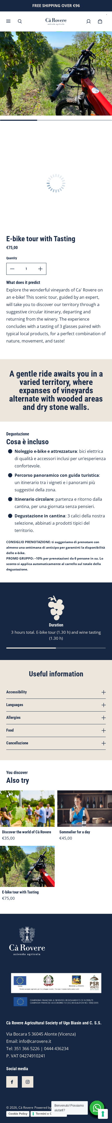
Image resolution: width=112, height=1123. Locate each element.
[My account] (88, 21)
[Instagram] (27, 1082)
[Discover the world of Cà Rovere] (27, 808)
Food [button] (10, 730)
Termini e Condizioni (50, 1113)
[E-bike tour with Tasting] (27, 866)
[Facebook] (12, 1082)
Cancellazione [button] (17, 743)
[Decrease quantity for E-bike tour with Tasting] (12, 269)
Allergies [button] (13, 717)
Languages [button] (14, 704)
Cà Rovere (25, 1107)
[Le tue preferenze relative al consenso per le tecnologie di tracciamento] (103, 1114)
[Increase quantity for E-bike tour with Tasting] (40, 269)
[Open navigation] (12, 21)
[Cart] (100, 21)
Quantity (11, 258)
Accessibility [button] (16, 692)
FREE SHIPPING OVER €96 (56, 5)
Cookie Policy (17, 1113)
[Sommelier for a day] (84, 808)
